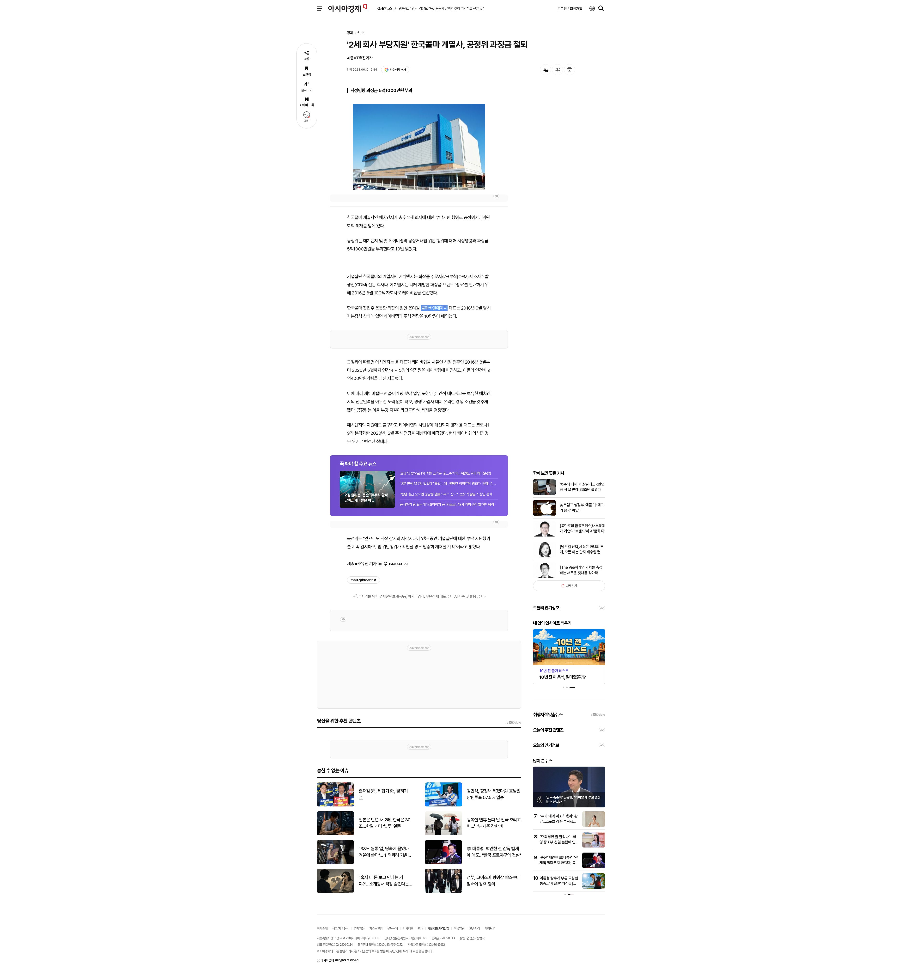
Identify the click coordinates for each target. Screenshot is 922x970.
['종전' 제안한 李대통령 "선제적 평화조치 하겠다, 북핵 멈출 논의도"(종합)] (593, 867)
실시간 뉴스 (384, 8)
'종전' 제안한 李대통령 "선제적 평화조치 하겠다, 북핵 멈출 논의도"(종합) (559, 863)
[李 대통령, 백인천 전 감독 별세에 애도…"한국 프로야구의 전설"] (443, 863)
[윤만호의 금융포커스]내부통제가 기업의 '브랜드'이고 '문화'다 (582, 528)
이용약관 (459, 928)
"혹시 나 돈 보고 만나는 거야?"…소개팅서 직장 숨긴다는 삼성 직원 (384, 881)
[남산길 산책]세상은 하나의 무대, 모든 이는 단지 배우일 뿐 (582, 549)
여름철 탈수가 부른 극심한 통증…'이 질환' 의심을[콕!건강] (559, 883)
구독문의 (392, 928)
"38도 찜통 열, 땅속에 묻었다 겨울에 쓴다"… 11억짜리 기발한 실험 (385, 852)
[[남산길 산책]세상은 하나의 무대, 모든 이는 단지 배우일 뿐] (544, 556)
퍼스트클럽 (375, 928)
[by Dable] (513, 722)
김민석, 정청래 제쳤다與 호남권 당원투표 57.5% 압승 (493, 794)
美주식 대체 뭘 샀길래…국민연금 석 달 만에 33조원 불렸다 (582, 487)
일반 (360, 33)
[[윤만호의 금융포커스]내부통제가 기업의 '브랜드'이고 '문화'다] (544, 535)
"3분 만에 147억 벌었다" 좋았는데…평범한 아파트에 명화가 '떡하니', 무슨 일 (449, 484)
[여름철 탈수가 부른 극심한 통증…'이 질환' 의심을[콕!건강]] (593, 888)
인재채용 (359, 928)
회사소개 (322, 928)
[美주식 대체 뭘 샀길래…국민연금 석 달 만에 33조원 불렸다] (544, 494)
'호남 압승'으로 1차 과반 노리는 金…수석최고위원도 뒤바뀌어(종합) (445, 473)
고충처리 (474, 928)
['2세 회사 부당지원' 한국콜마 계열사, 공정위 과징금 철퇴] (419, 147)
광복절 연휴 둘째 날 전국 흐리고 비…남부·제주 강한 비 (494, 823)
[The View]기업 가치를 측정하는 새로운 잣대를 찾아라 (581, 570)
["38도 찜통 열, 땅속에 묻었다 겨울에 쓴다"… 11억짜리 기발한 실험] (335, 863)
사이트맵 (490, 928)
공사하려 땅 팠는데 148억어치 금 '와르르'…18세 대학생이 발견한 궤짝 (447, 504)
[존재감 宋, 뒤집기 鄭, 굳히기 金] (335, 805)
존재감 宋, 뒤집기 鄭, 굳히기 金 (383, 794)
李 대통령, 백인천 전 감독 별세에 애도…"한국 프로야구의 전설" (494, 852)
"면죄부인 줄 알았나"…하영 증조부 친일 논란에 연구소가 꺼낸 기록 (559, 842)
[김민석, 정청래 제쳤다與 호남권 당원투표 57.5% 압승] (443, 805)
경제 (350, 33)
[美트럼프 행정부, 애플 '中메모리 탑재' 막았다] (544, 515)
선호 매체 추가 (397, 70)
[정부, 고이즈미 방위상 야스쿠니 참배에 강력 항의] (443, 892)
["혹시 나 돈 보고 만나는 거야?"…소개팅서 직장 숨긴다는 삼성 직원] (335, 892)
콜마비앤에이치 (434, 308)
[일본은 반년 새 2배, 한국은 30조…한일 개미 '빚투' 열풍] (335, 834)
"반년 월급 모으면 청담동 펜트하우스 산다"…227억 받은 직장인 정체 (446, 494)
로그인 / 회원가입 (570, 8)
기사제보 (408, 928)
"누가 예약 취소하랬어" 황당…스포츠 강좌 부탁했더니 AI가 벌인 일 (559, 821)
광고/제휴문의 (340, 928)
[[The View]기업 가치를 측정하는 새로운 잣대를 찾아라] (544, 577)
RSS (420, 928)
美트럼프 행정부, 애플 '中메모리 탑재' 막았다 (582, 507)
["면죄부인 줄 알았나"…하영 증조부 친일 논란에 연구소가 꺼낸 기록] (593, 846)
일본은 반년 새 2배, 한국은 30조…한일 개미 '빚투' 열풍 (385, 823)
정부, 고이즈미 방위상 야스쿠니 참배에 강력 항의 (493, 881)
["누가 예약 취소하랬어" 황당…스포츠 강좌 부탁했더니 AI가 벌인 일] (593, 826)
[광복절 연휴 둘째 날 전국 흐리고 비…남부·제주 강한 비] (443, 834)
